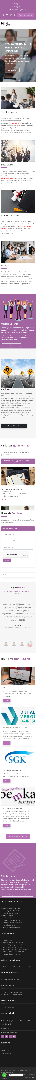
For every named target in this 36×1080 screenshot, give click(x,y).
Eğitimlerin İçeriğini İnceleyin (11, 340)
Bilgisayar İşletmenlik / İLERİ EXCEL (13, 947)
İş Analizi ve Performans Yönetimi (13, 987)
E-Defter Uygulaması (9, 683)
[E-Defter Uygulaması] (18, 671)
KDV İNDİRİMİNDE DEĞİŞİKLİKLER (13, 803)
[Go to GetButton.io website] (4, 1078)
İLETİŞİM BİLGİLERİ (7, 1008)
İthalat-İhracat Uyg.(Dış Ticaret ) (12, 908)
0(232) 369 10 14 (19, 4)
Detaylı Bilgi (12, 65)
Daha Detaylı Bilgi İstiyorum (13, 421)
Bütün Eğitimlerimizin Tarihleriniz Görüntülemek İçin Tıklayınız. (18, 456)
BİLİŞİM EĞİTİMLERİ (7, 929)
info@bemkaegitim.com (18, 10)
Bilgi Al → (5, 495)
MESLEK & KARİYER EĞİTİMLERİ (11, 897)
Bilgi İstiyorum (8, 871)
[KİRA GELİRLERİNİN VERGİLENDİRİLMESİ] (18, 711)
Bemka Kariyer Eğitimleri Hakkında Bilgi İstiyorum (17, 890)
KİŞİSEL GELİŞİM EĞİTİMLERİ (10, 968)
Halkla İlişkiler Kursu (9, 920)
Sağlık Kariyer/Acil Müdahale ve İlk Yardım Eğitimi (18, 962)
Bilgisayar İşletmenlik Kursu (11, 949)
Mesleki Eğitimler (10, 319)
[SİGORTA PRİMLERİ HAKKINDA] (18, 753)
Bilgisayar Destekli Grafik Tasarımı (13, 938)
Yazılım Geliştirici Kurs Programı (12, 942)
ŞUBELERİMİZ (5, 1038)
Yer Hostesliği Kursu (9, 913)
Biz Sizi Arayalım (26, 15)
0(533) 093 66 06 (19, 7)
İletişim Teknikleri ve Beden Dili (12, 975)
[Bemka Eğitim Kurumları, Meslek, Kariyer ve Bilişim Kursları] (6, 24)
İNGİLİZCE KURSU (8, 1002)
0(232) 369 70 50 (6, 1049)
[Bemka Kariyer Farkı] (18, 368)
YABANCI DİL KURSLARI (9, 996)
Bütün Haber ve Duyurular (18, 832)
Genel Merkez (6, 1046)
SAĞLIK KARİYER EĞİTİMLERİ (10, 955)
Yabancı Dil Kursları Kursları (11, 922)
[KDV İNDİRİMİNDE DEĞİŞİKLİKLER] (18, 791)
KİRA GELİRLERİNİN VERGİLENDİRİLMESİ (15, 723)
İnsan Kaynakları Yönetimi (11, 906)
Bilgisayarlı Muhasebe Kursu (12, 485)
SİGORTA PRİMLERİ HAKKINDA (12, 766)
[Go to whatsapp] (4, 1075)
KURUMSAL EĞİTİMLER (8, 981)
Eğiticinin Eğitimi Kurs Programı (12, 918)
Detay (6, 696)
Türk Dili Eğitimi (8, 911)
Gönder (7, 555)
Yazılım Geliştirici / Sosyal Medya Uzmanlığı (16, 945)
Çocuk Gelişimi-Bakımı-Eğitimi (12, 915)
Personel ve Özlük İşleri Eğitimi (12, 990)
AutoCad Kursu (7, 935)
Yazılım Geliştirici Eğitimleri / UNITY (13, 940)
